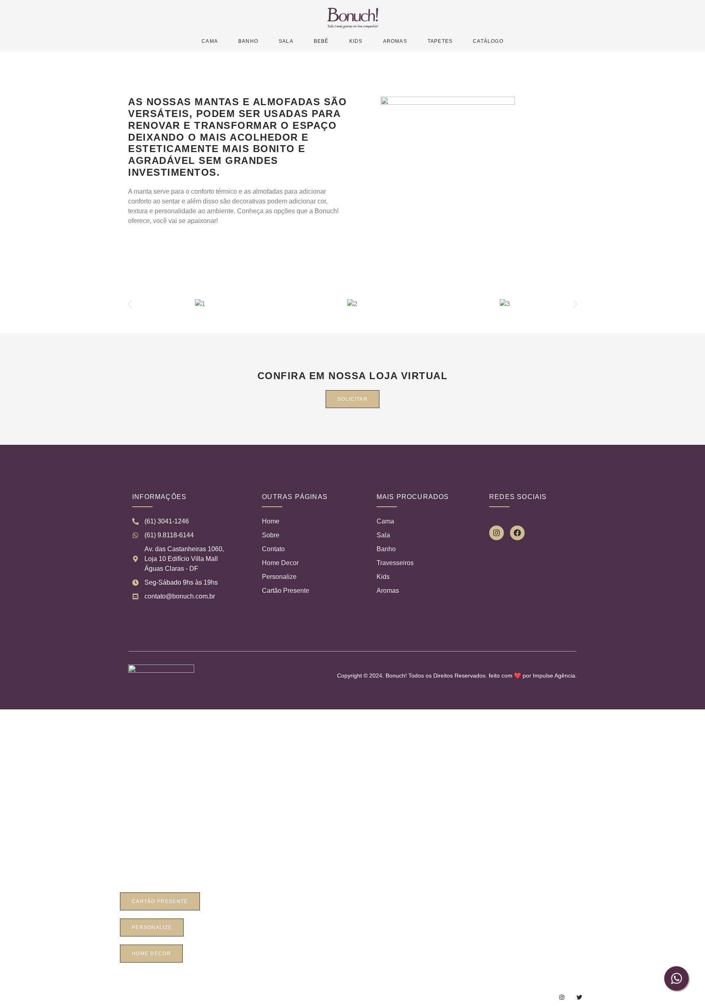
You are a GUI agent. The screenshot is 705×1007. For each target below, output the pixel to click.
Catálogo (488, 41)
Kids (356, 41)
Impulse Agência (554, 675)
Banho (248, 41)
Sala (286, 41)
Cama (210, 41)
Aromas (395, 41)
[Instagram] (496, 533)
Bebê (321, 41)
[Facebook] (517, 533)
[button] (129, 303)
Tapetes (440, 41)
